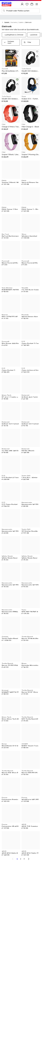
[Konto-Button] (22, 4)
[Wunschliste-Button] (27, 4)
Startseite (14, 22)
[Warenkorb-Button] (31, 4)
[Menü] (36, 4)
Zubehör (21, 22)
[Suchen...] (4, 10)
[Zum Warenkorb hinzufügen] (17, 56)
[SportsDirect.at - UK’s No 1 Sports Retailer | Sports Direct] (6, 4)
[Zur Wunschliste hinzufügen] (17, 51)
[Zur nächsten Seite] (28, 859)
